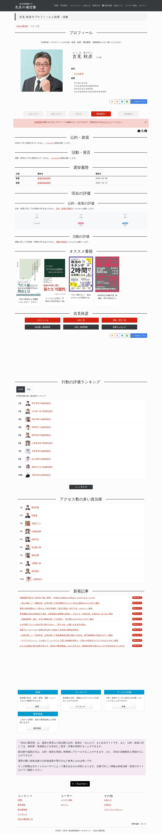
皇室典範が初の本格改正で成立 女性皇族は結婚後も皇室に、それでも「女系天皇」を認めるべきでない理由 (66, 614)
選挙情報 (108, 5)
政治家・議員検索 (42, 327)
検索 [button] (65, 5)
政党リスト (118, 5)
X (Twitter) (80, 783)
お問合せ (108, 805)
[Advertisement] (81, 356)
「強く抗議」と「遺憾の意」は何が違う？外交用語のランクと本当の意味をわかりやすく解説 (59, 603)
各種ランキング (119, 327)
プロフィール (42, 320)
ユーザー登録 (131, 5)
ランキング (80, 706)
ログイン (142, 5)
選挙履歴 (100, 114)
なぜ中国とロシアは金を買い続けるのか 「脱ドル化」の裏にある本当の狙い (53, 624)
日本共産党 (78, 73)
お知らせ (86, 5)
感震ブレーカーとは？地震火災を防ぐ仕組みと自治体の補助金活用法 (49, 630)
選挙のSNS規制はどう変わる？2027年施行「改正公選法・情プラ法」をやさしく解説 (56, 608)
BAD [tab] (29, 389)
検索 (37, 706)
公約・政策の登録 (63, 208)
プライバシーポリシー (113, 809)
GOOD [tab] (20, 389)
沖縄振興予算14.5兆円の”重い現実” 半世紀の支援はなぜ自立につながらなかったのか (57, 598)
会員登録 (38, 122)
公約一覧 (81, 320)
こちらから (50, 143)
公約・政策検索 (81, 327)
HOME (56, 5)
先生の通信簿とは (25, 819)
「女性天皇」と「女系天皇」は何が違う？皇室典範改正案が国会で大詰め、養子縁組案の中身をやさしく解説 (66, 635)
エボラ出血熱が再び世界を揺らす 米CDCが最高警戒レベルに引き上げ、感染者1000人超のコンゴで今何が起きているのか (72, 646)
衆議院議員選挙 (44, 178)
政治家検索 (22, 809)
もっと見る (80, 487)
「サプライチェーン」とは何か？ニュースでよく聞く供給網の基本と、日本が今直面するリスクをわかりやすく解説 (69, 640)
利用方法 (96, 5)
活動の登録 (60, 242)
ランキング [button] (75, 5)
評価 (123, 706)
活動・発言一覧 (119, 320)
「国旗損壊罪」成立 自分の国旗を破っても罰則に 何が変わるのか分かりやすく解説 (57, 619)
